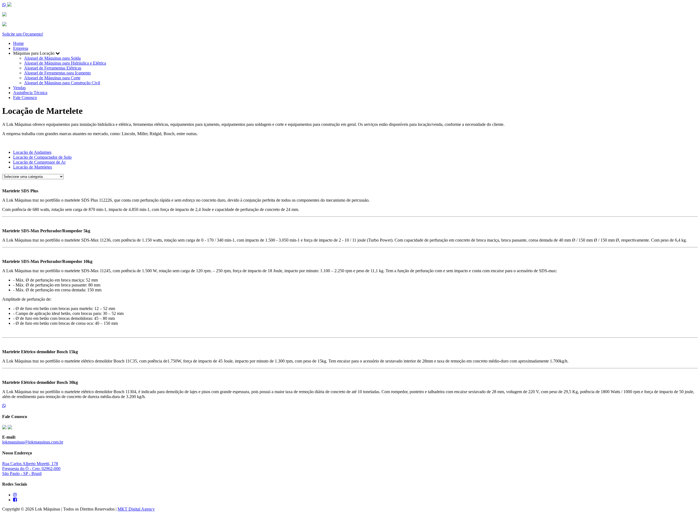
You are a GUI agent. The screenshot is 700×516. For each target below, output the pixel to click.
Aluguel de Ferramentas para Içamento (57, 73)
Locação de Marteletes (32, 167)
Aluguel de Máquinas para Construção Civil (62, 82)
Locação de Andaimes (32, 152)
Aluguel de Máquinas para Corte (52, 78)
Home (18, 43)
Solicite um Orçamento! (22, 34)
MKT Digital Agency (136, 509)
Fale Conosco (25, 97)
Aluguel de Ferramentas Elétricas (52, 68)
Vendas (19, 87)
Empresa (20, 48)
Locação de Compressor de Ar (39, 162)
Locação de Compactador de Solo (42, 157)
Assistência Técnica (30, 92)
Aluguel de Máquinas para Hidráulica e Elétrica (65, 63)
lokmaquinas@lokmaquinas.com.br (32, 442)
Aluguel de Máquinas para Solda (52, 58)
